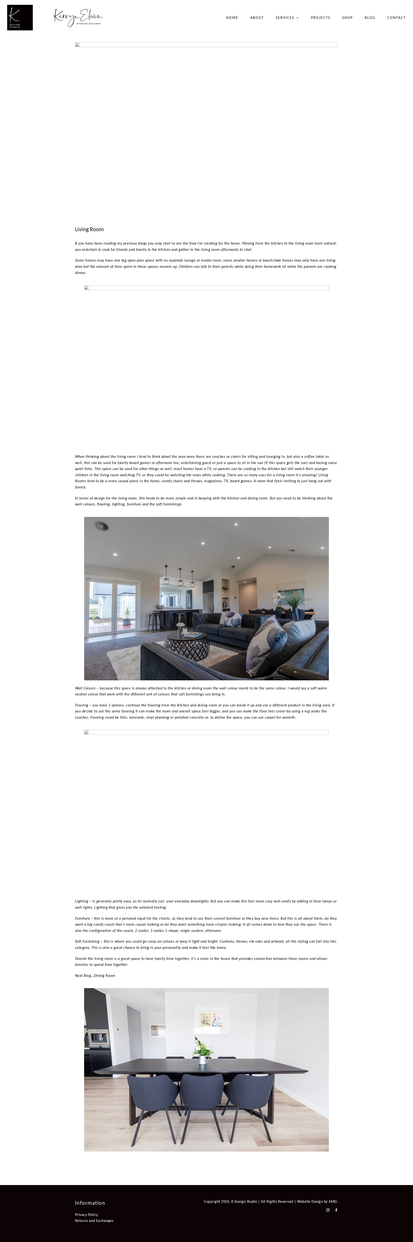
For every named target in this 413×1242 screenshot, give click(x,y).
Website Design (310, 1201)
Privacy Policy (86, 1214)
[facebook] (336, 1210)
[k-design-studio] (55, 6)
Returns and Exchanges (94, 1220)
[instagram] (328, 1210)
